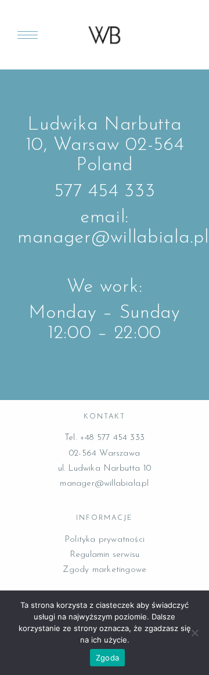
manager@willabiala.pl (104, 483)
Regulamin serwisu (104, 555)
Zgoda (107, 657)
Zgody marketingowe (105, 570)
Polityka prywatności (104, 539)
